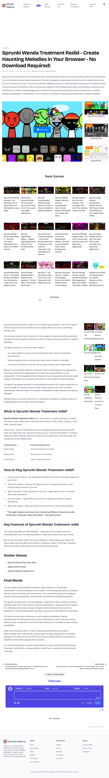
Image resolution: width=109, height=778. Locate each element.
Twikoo (97, 727)
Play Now (44, 130)
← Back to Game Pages (54, 674)
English (58, 745)
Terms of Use (87, 748)
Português (59, 755)
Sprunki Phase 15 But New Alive (22, 562)
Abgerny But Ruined (17, 567)
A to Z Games (34, 762)
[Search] (104, 4)
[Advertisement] (54, 26)
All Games (54, 297)
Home (32, 745)
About (32, 752)
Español (59, 752)
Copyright (86, 752)
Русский (59, 758)
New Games (34, 748)
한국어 (58, 748)
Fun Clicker (34, 758)
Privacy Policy (87, 745)
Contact (32, 755)
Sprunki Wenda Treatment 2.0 (21, 571)
